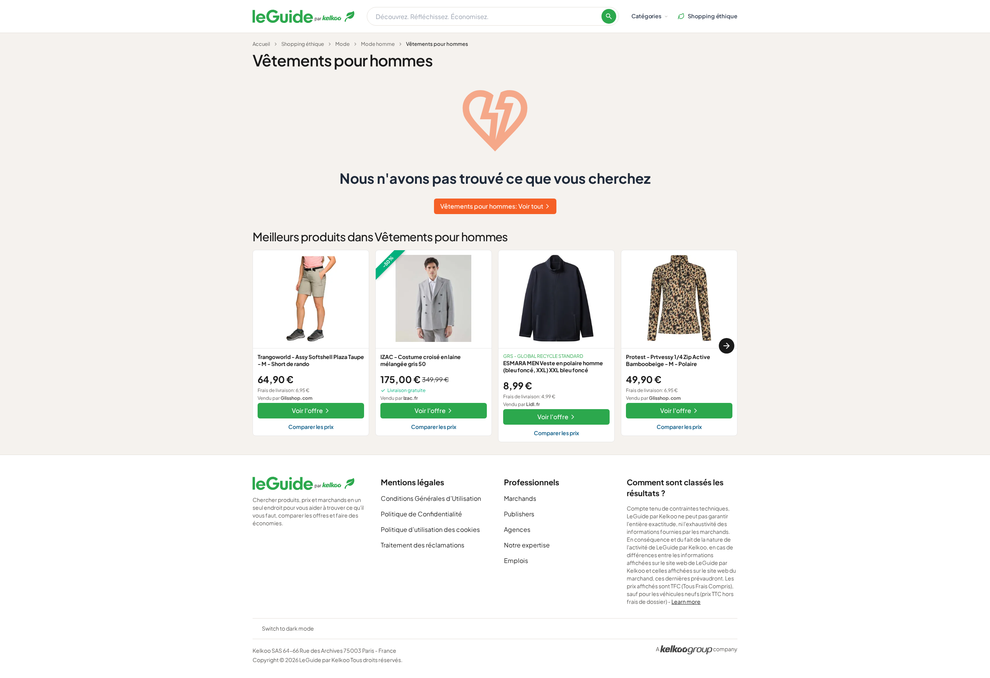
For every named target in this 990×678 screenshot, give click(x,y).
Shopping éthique (302, 44)
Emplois (516, 560)
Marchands (520, 498)
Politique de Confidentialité (421, 514)
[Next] (726, 346)
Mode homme (378, 44)
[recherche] (608, 16)
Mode (342, 44)
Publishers (519, 514)
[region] (495, 346)
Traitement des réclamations (422, 545)
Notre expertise (527, 545)
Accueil (261, 44)
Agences (517, 529)
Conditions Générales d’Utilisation (431, 498)
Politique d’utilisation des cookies (430, 529)
